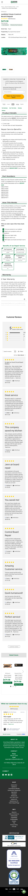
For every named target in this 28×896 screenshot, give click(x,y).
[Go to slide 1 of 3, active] (10, 686)
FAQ (14, 823)
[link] (14, 729)
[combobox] (20, 355)
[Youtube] (6, 775)
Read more (18, 378)
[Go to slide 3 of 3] (15, 686)
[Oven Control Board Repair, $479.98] (7, 665)
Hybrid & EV (14, 799)
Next (22, 671)
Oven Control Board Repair (7, 676)
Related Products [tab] (13, 655)
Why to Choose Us (14, 814)
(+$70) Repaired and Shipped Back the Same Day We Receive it (15, 83)
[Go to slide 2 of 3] (13, 686)
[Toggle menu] (2, 2)
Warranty (20, 108)
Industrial (14, 794)
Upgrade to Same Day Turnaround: (13, 79)
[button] (14, 838)
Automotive (14, 785)
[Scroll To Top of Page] (2, 893)
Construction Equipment (14, 790)
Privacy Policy (14, 824)
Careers (14, 821)
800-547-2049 (13, 168)
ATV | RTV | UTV (14, 797)
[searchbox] (8, 351)
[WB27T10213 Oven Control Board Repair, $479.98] (18, 665)
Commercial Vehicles (14, 788)
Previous (3, 671)
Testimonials (14, 815)
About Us (14, 812)
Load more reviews (14, 646)
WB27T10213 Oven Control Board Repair (18, 677)
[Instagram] (11, 775)
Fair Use (14, 826)
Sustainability (14, 819)
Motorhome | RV (14, 801)
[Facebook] (3, 775)
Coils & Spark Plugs (14, 803)
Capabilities (14, 817)
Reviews (3, 110)
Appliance (14, 786)
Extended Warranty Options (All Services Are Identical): (12, 88)
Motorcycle (14, 795)
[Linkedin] (8, 775)
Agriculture (14, 792)
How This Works (12, 108)
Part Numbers (5, 108)
